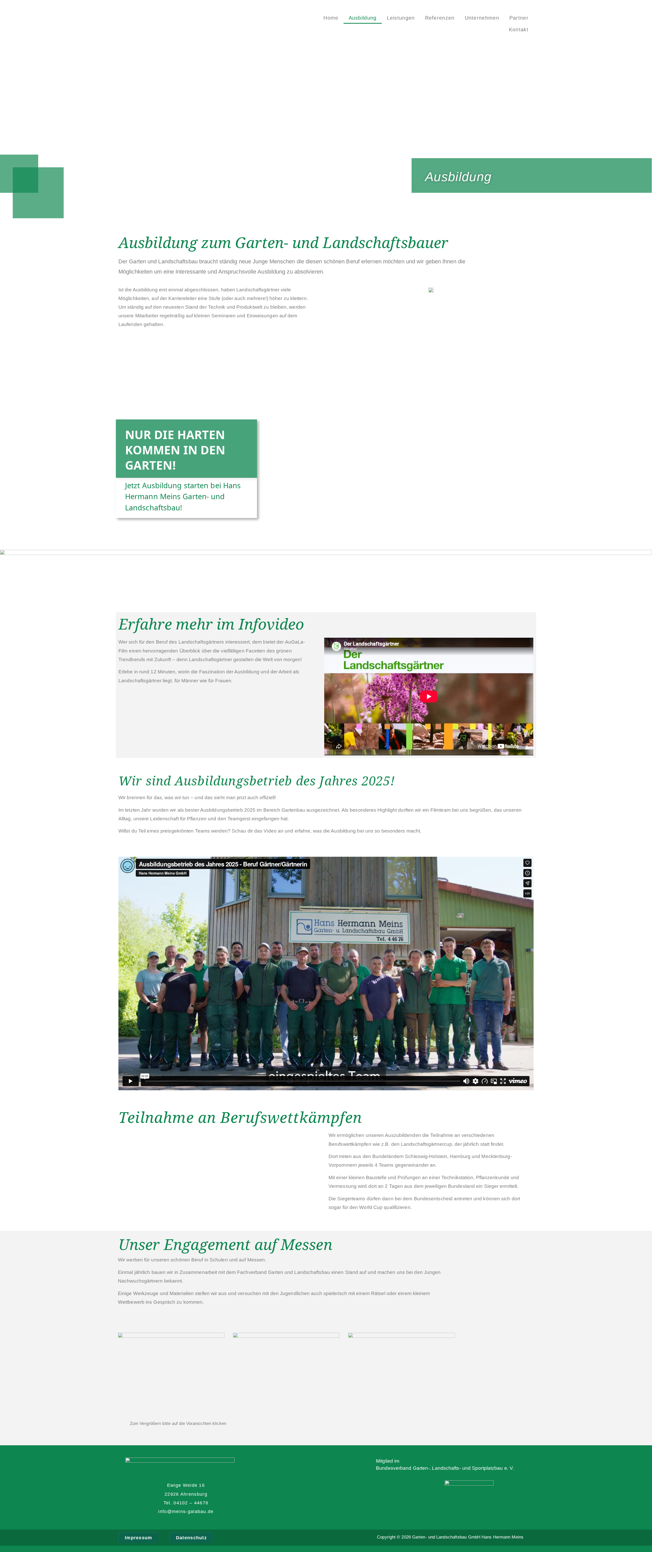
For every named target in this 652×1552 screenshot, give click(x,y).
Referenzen (440, 18)
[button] (138, 1537)
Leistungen (401, 18)
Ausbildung (363, 18)
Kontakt (518, 29)
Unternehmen (482, 18)
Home (330, 18)
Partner (518, 18)
